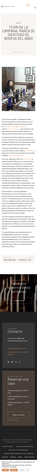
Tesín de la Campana (16, 155)
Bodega (5, 457)
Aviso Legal (8, 446)
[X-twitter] (19, 362)
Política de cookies (24, 446)
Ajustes (22, 470)
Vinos (20, 457)
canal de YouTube (14, 129)
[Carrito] (34, 7)
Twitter (13, 126)
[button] (28, 5)
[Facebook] (8, 362)
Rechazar (14, 470)
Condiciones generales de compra (18, 453)
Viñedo (13, 457)
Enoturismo (29, 457)
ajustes (14, 467)
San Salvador (29, 151)
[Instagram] (16, 362)
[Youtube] (12, 362)
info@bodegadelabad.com (16, 348)
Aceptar (5, 470)
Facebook (7, 126)
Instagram (21, 126)
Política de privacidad (18, 450)
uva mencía (27, 159)
